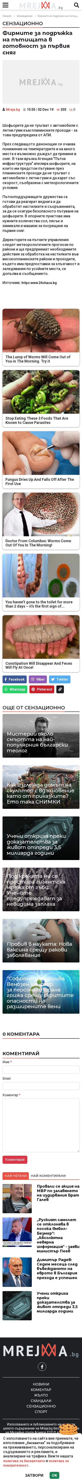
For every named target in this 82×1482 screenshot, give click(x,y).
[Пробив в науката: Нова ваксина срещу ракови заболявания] (41, 940)
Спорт (41, 1412)
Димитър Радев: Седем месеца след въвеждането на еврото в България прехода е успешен (57, 1268)
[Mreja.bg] (41, 1350)
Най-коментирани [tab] (48, 1176)
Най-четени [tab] (16, 1176)
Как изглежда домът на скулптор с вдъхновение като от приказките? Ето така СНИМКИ (40, 793)
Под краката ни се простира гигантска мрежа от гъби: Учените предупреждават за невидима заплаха (36, 890)
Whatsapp (17, 689)
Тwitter (62, 679)
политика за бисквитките (24, 1461)
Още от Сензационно (34, 708)
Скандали (41, 1401)
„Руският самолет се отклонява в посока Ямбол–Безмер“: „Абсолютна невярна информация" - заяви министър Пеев (58, 1235)
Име (7, 1062)
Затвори (34, 1475)
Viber (40, 679)
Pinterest (44, 689)
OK (54, 1475)
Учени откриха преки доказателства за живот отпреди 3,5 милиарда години (36, 844)
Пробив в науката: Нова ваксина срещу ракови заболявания (39, 949)
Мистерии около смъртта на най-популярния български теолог (37, 742)
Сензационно (24, 16)
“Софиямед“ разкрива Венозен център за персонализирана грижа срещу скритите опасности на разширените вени (40, 992)
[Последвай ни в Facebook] (42, 1366)
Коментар (11, 1095)
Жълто (41, 1395)
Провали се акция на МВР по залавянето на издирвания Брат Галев (58, 1193)
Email (7, 1078)
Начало (7, 16)
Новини (41, 1384)
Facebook (17, 679)
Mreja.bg (13, 110)
